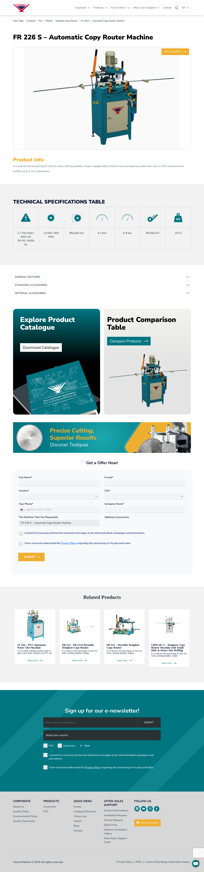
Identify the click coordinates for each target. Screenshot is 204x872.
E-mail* (109, 477)
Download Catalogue (41, 347)
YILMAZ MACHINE (21, 7)
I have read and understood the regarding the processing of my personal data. (77, 543)
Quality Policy (21, 811)
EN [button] (183, 7)
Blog (76, 826)
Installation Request (115, 815)
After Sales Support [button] (144, 7)
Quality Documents (24, 821)
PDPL (138, 862)
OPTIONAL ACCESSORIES (30, 293)
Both (87, 745)
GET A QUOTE (172, 51)
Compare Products (126, 341)
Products (31, 20)
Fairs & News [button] (118, 7)
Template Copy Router (66, 20)
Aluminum (69, 745)
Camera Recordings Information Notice (167, 862)
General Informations (116, 810)
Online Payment (148, 823)
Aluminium (49, 806)
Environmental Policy (25, 816)
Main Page (18, 20)
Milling (48, 20)
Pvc (40, 20)
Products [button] (98, 7)
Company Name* (114, 504)
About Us (18, 806)
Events (77, 806)
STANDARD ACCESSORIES (31, 285)
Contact (167, 7)
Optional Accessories (117, 517)
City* (107, 490)
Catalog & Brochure (85, 811)
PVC (51, 745)
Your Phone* (26, 504)
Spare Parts (110, 825)
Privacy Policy (69, 543)
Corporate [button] (80, 7)
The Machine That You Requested (38, 517)
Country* (24, 490)
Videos (78, 821)
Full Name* (25, 477)
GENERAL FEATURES (27, 277)
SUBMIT (34, 558)
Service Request (113, 820)
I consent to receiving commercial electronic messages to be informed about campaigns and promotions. (84, 533)
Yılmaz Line (80, 816)
